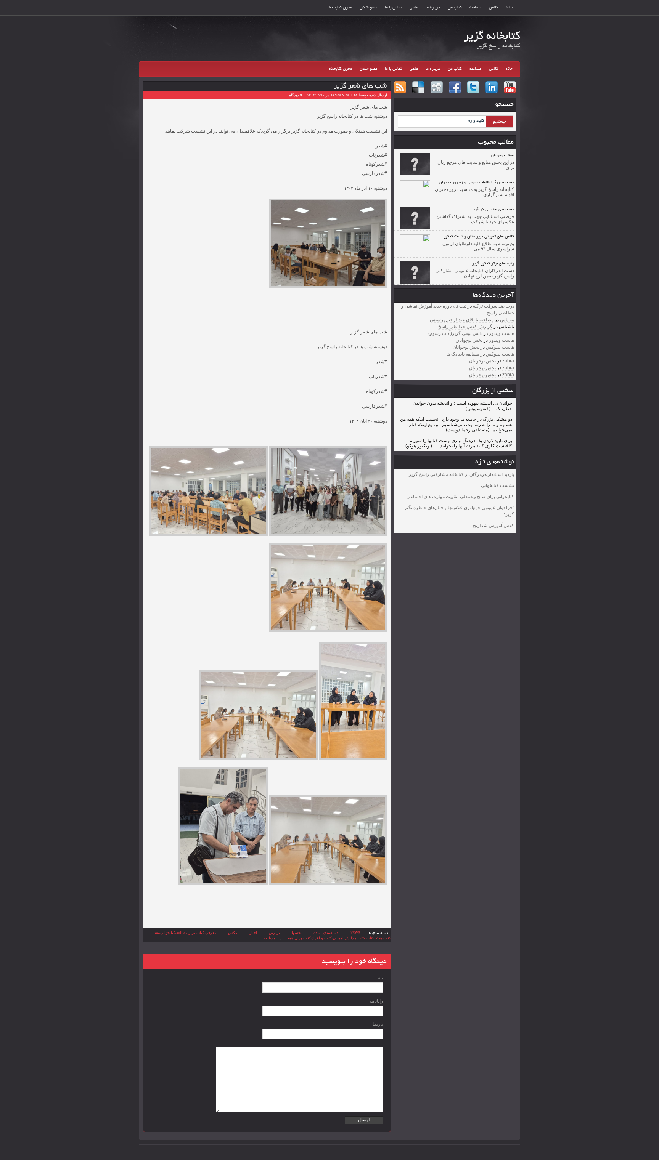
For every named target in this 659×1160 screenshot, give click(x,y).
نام (380, 978)
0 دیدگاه (295, 95)
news (355, 932)
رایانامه (376, 1001)
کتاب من (455, 7)
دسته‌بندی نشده (325, 932)
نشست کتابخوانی (497, 485)
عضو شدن (368, 7)
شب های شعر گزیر (360, 86)
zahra (508, 361)
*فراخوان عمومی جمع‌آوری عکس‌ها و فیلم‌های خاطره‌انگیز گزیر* (459, 511)
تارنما (378, 1024)
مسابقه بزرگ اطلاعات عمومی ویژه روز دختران (476, 182)
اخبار (253, 932)
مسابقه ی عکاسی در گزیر (492, 209)
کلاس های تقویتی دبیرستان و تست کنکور (479, 236)
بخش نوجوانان (502, 155)
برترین (274, 932)
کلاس (493, 7)
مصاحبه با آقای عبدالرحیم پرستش (461, 319)
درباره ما (433, 7)
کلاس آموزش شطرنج (493, 525)
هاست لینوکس (500, 347)
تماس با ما (393, 7)
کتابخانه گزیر (492, 37)
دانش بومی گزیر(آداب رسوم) (455, 333)
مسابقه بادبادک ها (462, 354)
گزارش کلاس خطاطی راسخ (465, 326)
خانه (509, 7)
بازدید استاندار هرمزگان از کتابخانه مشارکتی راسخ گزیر (461, 474)
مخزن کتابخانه (340, 7)
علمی (414, 7)
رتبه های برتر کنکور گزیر (493, 263)
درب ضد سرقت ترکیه (493, 306)
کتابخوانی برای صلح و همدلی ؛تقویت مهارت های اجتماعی (460, 496)
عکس (233, 932)
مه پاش (507, 319)
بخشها (297, 932)
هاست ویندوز (501, 333)
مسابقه (475, 7)
